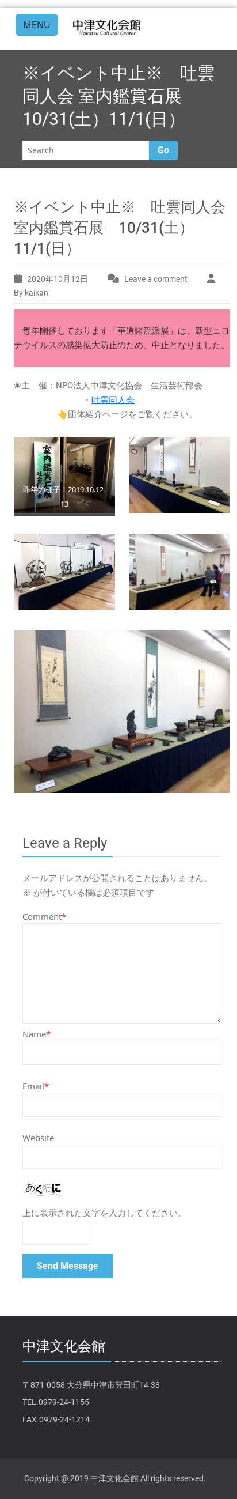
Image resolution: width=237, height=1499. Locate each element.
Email (35, 1086)
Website (38, 1137)
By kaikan (31, 292)
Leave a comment (156, 279)
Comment (44, 916)
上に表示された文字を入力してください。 (104, 1213)
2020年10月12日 (57, 279)
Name (36, 1034)
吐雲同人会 (113, 400)
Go (163, 150)
